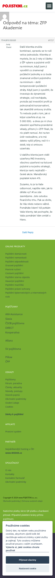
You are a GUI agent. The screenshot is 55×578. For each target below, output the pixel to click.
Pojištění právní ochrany (17, 288)
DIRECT (9, 328)
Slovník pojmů (12, 394)
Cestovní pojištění (14, 273)
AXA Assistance (14, 314)
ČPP (7, 361)
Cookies (9, 406)
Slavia (8, 318)
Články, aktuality (13, 387)
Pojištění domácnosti (16, 253)
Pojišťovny (10, 379)
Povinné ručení (13, 269)
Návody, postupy (13, 391)
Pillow (8, 357)
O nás (8, 470)
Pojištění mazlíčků (14, 284)
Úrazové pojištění (14, 265)
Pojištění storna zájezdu (17, 277)
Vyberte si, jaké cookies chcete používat (22, 549)
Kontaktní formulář (15, 478)
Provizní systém (13, 431)
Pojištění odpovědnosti (17, 261)
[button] (49, 6)
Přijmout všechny (27, 560)
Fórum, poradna (13, 383)
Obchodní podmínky (15, 398)
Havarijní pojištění (14, 281)
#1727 (51, 40)
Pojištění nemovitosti (16, 257)
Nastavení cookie (27, 568)
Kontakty (9, 474)
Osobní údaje (12, 402)
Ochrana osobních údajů (32, 501)
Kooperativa (12, 332)
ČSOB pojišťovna (14, 323)
